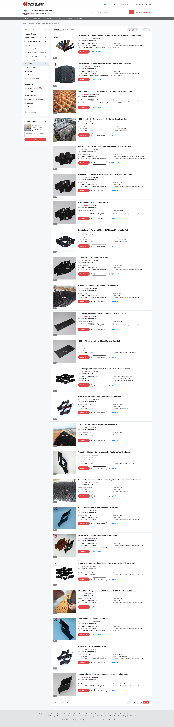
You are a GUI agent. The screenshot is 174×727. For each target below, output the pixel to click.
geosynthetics (28, 64)
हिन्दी (109, 716)
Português (54, 716)
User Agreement (97, 719)
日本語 (104, 716)
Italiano (75, 716)
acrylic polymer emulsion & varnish (34, 52)
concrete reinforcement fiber (32, 41)
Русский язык (68, 716)
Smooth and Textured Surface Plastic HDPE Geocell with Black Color (103, 674)
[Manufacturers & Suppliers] (33, 3)
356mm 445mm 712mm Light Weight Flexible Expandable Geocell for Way (105, 91)
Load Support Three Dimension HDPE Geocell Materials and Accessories (104, 63)
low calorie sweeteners (30, 60)
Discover (69, 18)
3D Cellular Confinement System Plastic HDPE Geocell (98, 285)
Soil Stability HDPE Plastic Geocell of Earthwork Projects (98, 424)
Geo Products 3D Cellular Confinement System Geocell (98, 535)
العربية (93, 716)
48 (67, 702)
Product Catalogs (31, 112)
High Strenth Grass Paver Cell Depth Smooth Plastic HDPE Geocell (102, 313)
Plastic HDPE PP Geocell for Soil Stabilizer (93, 258)
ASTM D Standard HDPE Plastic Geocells (93, 202)
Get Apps (139, 4)
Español (48, 716)
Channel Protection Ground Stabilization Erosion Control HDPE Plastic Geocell (106, 563)
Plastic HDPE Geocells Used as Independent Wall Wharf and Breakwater (104, 452)
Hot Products (42, 713)
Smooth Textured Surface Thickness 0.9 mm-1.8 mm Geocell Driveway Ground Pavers (109, 36)
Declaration (106, 719)
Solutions (59, 18)
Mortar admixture (29, 45)
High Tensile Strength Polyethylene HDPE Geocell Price (98, 508)
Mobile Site (126, 713)
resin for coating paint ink (31, 49)
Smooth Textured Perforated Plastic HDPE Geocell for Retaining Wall (103, 230)
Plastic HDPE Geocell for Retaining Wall (92, 646)
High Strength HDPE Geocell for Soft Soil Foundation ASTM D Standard (104, 369)
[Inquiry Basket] (131, 4)
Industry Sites (98, 713)
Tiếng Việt (125, 716)
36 (63, 702)
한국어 (99, 716)
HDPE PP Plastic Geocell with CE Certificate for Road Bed (99, 341)
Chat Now (37, 129)
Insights (133, 713)
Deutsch (81, 716)
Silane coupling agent (30, 67)
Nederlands (87, 716)
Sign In (106, 4)
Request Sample (100, 135)
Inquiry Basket (97, 52)
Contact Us (80, 18)
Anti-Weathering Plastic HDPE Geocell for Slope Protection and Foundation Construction (110, 480)
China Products (51, 713)
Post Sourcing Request (144, 12)
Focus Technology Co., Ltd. (75, 719)
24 (59, 702)
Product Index (118, 713)
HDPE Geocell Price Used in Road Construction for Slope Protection (102, 119)
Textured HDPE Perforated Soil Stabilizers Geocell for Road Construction (104, 147)
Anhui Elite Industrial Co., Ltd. (41, 11)
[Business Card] (45, 121)
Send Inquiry (83, 52)
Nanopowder (28, 71)
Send (35, 139)
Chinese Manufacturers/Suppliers (65, 713)
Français (60, 716)
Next (145, 702)
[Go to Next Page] (147, 30)
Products (37, 18)
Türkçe (119, 716)
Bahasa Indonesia (134, 716)
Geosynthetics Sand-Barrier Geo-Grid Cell (93, 619)
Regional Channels (108, 713)
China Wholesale (79, 713)
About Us (48, 18)
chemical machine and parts (32, 78)
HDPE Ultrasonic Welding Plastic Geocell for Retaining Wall (99, 397)
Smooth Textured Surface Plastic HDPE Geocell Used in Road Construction (105, 174)
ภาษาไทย (113, 716)
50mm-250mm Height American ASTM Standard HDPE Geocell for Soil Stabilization (108, 591)
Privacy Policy (113, 719)
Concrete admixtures (30, 38)
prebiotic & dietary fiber (30, 56)
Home (26, 18)
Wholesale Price (89, 713)
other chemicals (28, 75)
